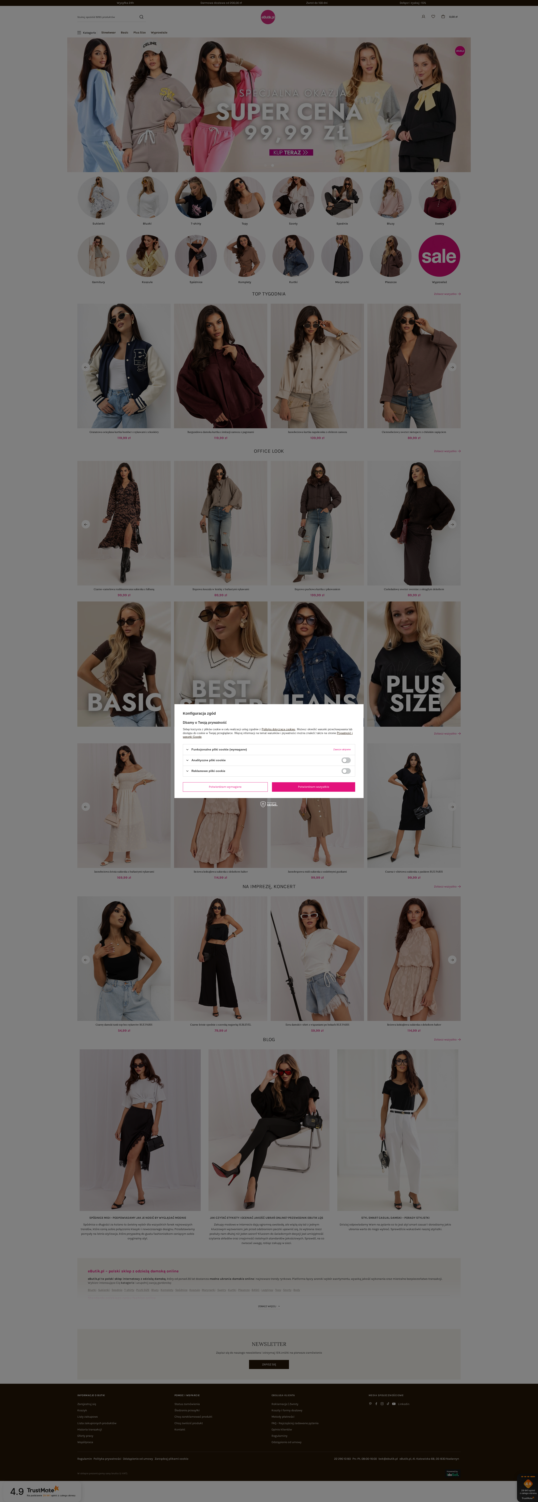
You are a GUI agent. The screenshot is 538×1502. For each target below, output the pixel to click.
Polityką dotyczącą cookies (278, 729)
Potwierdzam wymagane (225, 787)
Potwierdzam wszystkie (313, 787)
